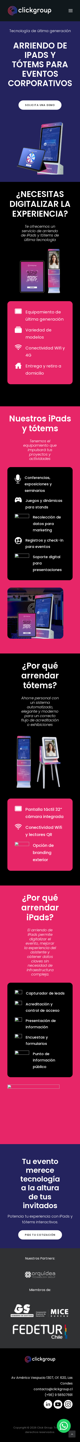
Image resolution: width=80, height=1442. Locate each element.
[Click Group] (29, 11)
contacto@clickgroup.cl (53, 1389)
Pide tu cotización (40, 1235)
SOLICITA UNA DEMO (40, 105)
